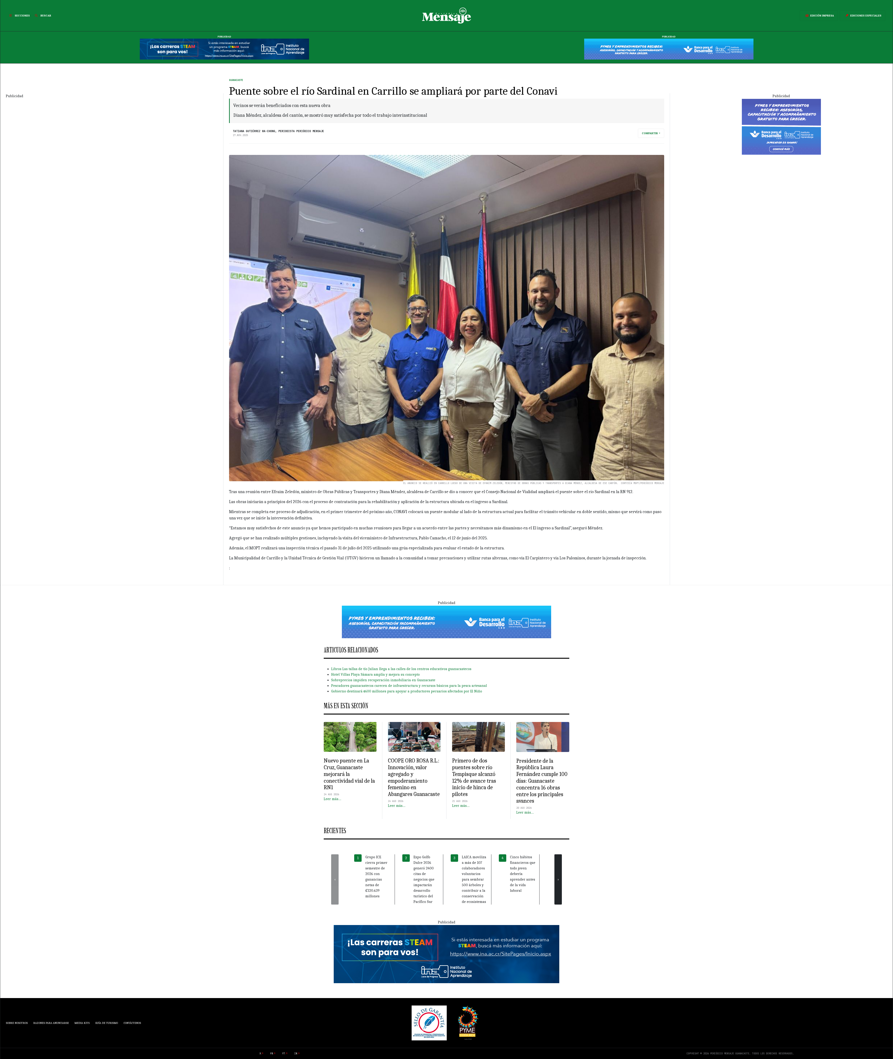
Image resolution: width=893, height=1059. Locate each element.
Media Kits (82, 1023)
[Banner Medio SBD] (446, 622)
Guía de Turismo (106, 1023)
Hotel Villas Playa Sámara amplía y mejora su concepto (375, 674)
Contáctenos (132, 1023)
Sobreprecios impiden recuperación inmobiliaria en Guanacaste (383, 680)
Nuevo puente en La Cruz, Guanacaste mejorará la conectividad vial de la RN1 (349, 774)
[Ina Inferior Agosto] (446, 954)
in (295, 1053)
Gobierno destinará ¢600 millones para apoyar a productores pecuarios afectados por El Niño (406, 691)
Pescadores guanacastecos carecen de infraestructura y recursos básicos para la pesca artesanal (409, 686)
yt (283, 1053)
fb (271, 1053)
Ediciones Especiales (865, 15)
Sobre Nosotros (17, 1023)
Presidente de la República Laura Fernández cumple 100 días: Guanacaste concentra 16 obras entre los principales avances (541, 781)
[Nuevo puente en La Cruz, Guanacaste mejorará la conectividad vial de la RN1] (350, 737)
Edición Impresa (822, 15)
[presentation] (335, 879)
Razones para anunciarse (51, 1023)
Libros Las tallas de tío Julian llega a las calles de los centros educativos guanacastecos (401, 669)
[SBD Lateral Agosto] (781, 126)
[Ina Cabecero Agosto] (224, 48)
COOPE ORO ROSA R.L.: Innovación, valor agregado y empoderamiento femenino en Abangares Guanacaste (414, 777)
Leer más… (332, 799)
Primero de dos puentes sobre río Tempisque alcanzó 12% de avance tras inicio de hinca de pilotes (474, 777)
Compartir (650, 133)
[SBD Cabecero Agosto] (668, 48)
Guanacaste (236, 80)
